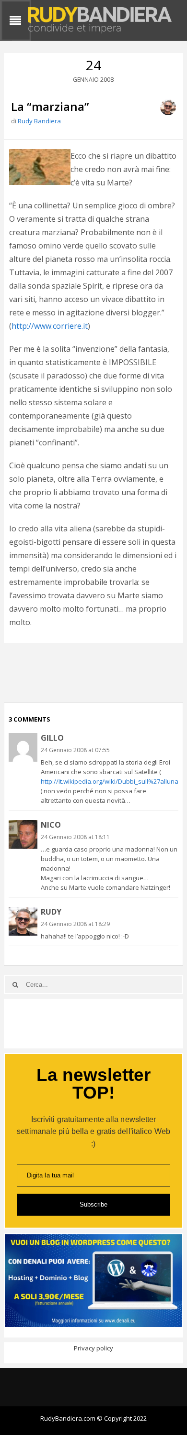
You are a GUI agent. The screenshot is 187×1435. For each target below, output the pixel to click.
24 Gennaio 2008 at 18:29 (75, 924)
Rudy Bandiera (39, 121)
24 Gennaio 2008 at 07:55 (75, 750)
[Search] (15, 984)
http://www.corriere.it (50, 326)
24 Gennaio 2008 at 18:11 (75, 837)
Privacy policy (93, 1348)
